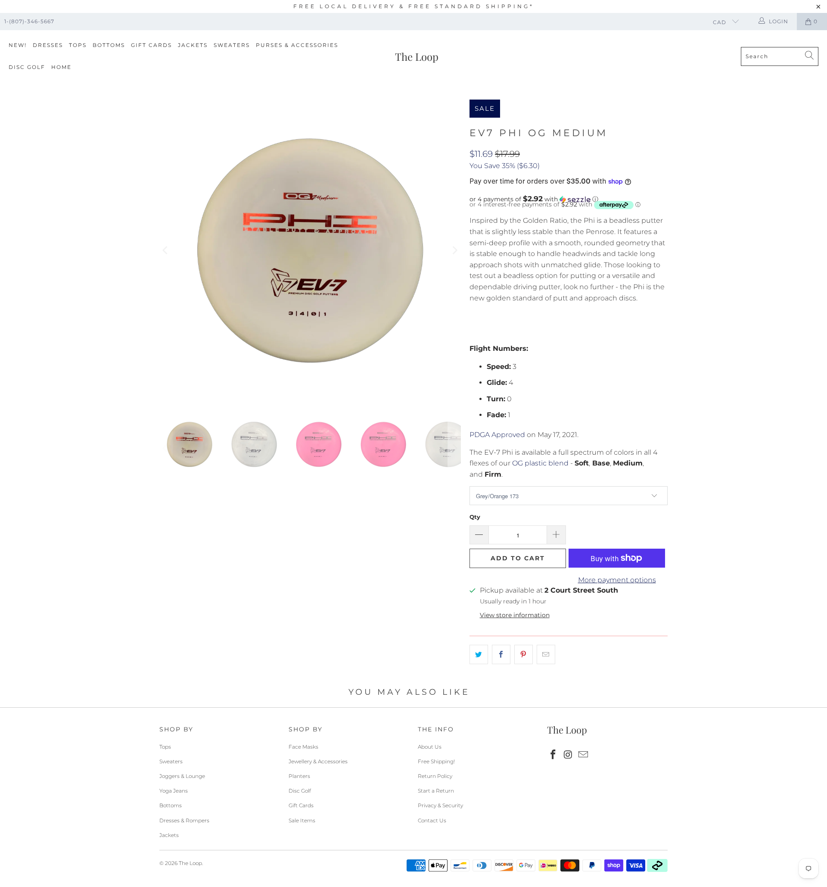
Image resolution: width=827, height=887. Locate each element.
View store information (515, 615)
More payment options (617, 580)
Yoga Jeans (173, 790)
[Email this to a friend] (546, 655)
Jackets (193, 45)
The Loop (190, 863)
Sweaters (232, 45)
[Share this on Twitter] (478, 655)
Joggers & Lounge (182, 776)
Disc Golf (27, 67)
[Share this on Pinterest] (523, 655)
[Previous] (166, 250)
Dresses (48, 45)
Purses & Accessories (297, 45)
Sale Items (302, 820)
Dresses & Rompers (184, 820)
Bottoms (109, 45)
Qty (474, 516)
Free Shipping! (436, 761)
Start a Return (436, 790)
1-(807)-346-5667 (29, 21)
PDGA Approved (497, 435)
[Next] (454, 250)
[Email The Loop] (583, 755)
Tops (78, 45)
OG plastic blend (540, 463)
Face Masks (303, 746)
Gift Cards (151, 45)
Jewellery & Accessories (318, 761)
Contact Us (432, 820)
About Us (429, 746)
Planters (299, 776)
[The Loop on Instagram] (568, 755)
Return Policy (435, 776)
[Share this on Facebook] (501, 655)
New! (18, 45)
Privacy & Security (440, 805)
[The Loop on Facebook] (553, 755)
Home (61, 67)
